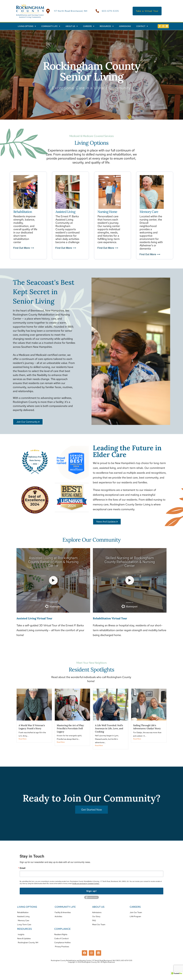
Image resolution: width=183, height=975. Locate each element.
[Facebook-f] (160, 26)
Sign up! (91, 890)
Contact (140, 26)
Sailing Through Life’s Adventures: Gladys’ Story (147, 727)
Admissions (125, 26)
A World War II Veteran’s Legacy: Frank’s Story (32, 727)
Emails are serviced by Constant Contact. (85, 883)
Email (22, 868)
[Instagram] (163, 26)
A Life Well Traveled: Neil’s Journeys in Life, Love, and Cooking (109, 728)
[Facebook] (84, 953)
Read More (23, 739)
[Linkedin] (167, 26)
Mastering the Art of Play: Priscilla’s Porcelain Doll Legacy (70, 728)
